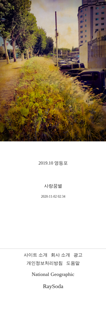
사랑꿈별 (53, 186)
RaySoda (53, 286)
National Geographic (53, 274)
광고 (78, 254)
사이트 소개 (35, 254)
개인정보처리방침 (45, 263)
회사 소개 (60, 254)
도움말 (73, 263)
